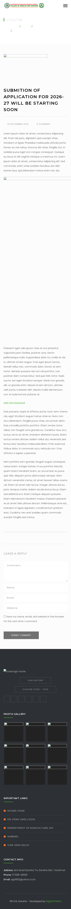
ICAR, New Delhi (18, 845)
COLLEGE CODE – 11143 (35, 689)
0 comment (44, 124)
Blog (26, 26)
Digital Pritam (53, 901)
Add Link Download (14, 403)
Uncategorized (46, 26)
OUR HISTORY (35, 680)
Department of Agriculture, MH (30, 827)
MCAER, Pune (16, 810)
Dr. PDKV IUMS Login (21, 819)
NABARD (12, 836)
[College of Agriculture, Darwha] (24, 5)
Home (13, 26)
